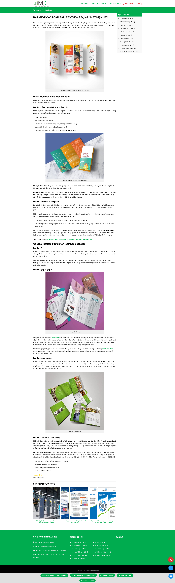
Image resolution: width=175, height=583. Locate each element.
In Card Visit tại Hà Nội (128, 28)
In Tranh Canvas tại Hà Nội (129, 52)
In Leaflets (47, 10)
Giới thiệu (92, 3)
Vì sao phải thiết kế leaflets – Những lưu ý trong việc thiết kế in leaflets (103, 521)
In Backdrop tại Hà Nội (127, 22)
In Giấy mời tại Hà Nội (127, 32)
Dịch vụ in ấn (101, 3)
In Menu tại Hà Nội (126, 35)
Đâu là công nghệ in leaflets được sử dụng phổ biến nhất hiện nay (69, 239)
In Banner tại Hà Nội (126, 25)
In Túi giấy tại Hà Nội (127, 42)
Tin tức (112, 3)
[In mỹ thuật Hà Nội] (43, 3)
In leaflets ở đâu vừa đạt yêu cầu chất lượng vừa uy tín (74, 521)
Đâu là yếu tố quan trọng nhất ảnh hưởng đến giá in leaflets (46, 521)
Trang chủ (83, 3)
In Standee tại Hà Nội (127, 18)
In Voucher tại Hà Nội (127, 45)
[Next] (116, 507)
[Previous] (33, 507)
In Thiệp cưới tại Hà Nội (128, 48)
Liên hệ (119, 3)
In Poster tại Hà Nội (126, 38)
